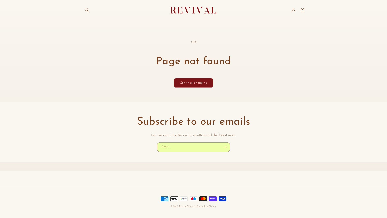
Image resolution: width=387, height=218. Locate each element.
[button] (87, 10)
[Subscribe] (225, 147)
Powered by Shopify (206, 206)
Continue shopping (193, 82)
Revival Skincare (187, 206)
